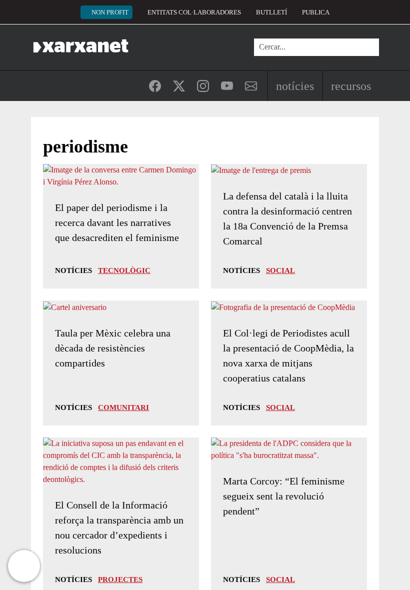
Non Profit (110, 12)
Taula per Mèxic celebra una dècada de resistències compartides (112, 348)
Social (280, 270)
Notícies (295, 86)
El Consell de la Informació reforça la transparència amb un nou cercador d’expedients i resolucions (119, 528)
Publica (316, 12)
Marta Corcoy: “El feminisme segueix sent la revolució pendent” (283, 496)
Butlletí (271, 12)
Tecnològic (124, 270)
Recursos (351, 86)
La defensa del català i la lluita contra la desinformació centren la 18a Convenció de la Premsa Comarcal (287, 218)
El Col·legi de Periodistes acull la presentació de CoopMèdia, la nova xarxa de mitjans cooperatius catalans (288, 356)
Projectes (120, 580)
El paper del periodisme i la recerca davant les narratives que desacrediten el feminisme (117, 222)
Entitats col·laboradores (194, 12)
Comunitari (123, 408)
